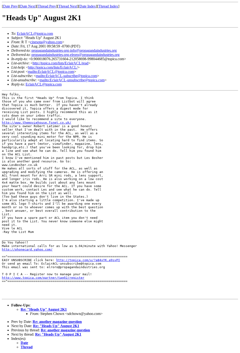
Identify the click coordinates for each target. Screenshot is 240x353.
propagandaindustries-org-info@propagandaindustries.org (74, 50)
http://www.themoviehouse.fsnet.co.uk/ (36, 122)
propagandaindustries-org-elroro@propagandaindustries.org (75, 55)
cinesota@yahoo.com (46, 42)
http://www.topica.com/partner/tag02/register (43, 277)
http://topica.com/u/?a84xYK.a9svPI (88, 260)
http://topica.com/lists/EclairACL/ (53, 67)
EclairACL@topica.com (35, 33)
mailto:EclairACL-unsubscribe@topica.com (72, 80)
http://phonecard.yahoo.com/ (27, 249)
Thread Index (108, 6)
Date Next (27, 6)
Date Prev (10, 6)
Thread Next (67, 6)
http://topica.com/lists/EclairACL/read (60, 63)
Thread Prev (47, 6)
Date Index (87, 6)
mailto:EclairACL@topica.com (51, 72)
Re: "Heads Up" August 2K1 (44, 309)
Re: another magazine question (57, 322)
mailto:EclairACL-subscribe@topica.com (66, 76)
